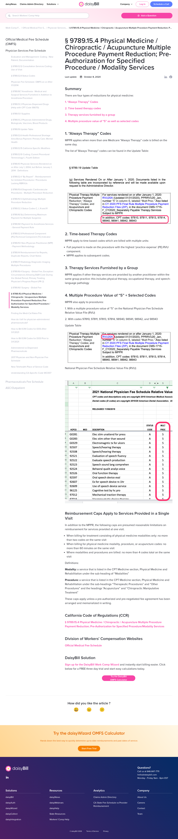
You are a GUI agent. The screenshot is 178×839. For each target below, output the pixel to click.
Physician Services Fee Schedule (58, 27)
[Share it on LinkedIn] (165, 77)
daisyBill (10, 797)
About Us (141, 797)
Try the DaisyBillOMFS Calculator (118, 678)
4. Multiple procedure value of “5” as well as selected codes (102, 121)
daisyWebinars (56, 802)
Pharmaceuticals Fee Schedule (24, 382)
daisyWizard (11, 808)
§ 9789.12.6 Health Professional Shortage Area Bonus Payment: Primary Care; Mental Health (32, 139)
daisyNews (11, 4)
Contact (141, 808)
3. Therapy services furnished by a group (90, 115)
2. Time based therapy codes (83, 108)
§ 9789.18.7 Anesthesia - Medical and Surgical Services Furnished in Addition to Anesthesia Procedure (31, 95)
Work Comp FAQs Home (13, 27)
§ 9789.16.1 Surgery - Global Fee (26, 287)
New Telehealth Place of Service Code (29, 366)
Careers (141, 802)
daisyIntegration (13, 819)
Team (140, 814)
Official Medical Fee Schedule (83, 645)
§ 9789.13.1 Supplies (20, 113)
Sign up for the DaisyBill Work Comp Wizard (92, 664)
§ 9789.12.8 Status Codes (23, 75)
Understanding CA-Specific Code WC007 (31, 373)
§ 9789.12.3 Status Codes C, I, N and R (29, 208)
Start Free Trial (89, 748)
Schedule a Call (161, 4)
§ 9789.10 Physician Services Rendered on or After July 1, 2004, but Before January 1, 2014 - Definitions (31, 167)
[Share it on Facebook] (170, 77)
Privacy (105, 831)
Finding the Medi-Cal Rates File (26, 313)
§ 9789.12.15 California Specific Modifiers (30, 148)
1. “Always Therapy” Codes (81, 102)
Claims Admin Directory (31, 4)
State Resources (57, 814)
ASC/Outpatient (15, 388)
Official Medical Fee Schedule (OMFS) (34, 27)
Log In (142, 4)
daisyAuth (10, 802)
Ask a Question (148, 15)
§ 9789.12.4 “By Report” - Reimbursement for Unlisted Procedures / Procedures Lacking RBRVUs (31, 180)
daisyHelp (54, 808)
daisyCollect (12, 814)
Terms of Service (92, 831)
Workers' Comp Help (59, 819)
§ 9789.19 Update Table (22, 129)
